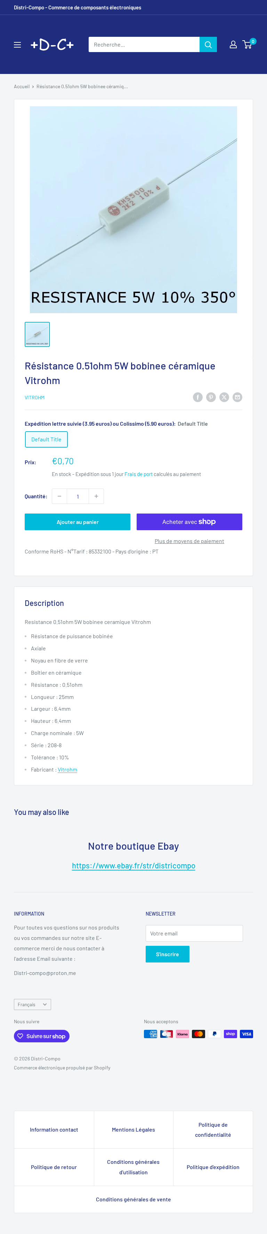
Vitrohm (34, 397)
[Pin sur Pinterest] (211, 396)
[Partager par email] (237, 396)
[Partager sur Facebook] (198, 396)
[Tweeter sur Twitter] (224, 396)
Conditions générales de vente (133, 1199)
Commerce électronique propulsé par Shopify (62, 1067)
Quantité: (36, 496)
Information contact (54, 1129)
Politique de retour (54, 1167)
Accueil (22, 86)
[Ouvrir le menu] (17, 45)
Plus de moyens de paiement (189, 540)
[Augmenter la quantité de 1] (96, 496)
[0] (247, 44)
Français (26, 1004)
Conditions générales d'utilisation (133, 1166)
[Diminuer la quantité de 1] (59, 496)
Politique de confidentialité (213, 1129)
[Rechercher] (208, 44)
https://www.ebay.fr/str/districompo (133, 865)
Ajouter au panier (78, 521)
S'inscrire (167, 954)
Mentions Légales (133, 1129)
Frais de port (138, 474)
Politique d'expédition (213, 1167)
